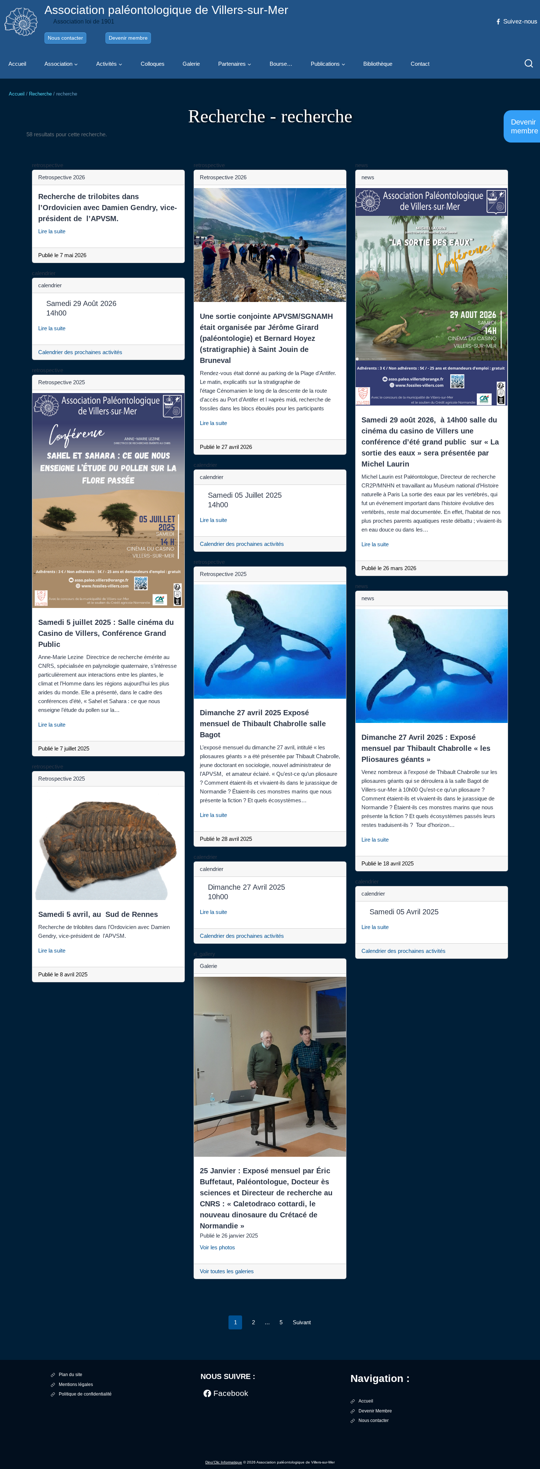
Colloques (153, 64)
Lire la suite (54, 231)
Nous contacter (65, 38)
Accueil (17, 64)
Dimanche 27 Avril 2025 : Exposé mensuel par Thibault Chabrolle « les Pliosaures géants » (425, 748)
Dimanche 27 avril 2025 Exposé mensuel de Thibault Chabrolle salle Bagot (263, 724)
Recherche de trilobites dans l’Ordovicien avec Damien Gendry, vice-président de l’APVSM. (107, 207)
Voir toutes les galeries (227, 1271)
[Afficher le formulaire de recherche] (529, 64)
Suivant (302, 1322)
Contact (420, 64)
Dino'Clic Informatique (223, 1462)
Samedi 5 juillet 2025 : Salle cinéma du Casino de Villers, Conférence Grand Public (106, 633)
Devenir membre (128, 38)
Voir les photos (220, 1247)
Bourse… (281, 64)
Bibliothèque (377, 64)
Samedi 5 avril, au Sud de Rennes (98, 914)
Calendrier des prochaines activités (80, 352)
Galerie (191, 64)
